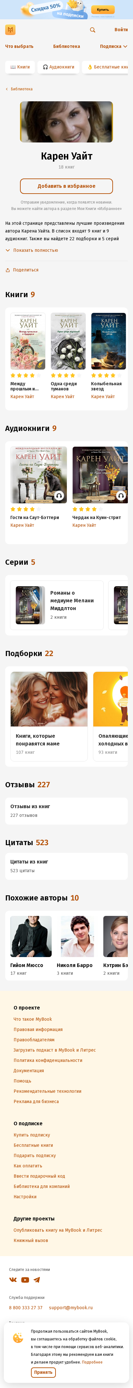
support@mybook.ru (71, 1307)
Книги (23, 67)
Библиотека (66, 46)
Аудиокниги (61, 67)
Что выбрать (19, 46)
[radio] (12, 375)
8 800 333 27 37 (26, 1307)
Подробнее (92, 1362)
